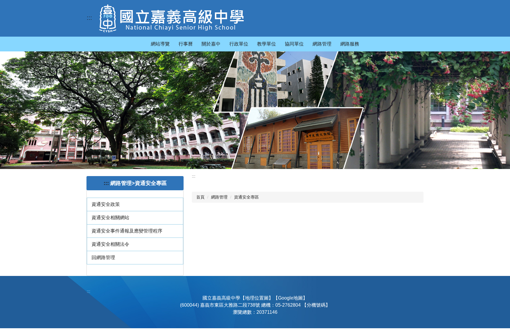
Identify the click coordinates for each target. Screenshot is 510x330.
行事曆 (186, 43)
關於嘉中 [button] (211, 43)
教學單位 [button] (266, 43)
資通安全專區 (246, 197)
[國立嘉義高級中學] (171, 18)
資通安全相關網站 (110, 217)
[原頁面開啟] (255, 110)
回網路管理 (103, 257)
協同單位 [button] (294, 43)
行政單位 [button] (238, 43)
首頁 (200, 197)
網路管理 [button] (322, 43)
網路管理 (219, 197)
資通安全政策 (105, 204)
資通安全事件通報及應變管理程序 (126, 230)
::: (89, 18)
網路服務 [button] (349, 43)
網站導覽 (160, 43)
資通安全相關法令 (110, 244)
